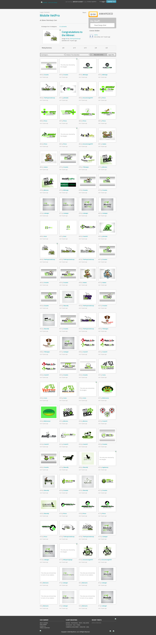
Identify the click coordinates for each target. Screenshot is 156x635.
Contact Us (43, 626)
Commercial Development (72, 627)
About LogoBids (44, 622)
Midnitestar (105, 398)
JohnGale (65, 98)
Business (68, 622)
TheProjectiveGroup (75, 38)
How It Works (91, 1)
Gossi (45, 236)
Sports (80, 622)
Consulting (82, 627)
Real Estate (86, 622)
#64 (67, 38)
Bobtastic (46, 583)
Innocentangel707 (88, 98)
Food (74, 625)
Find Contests (103, 1)
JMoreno (104, 167)
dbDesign (85, 74)
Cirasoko (46, 74)
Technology (69, 625)
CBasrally (65, 305)
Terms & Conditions (45, 627)
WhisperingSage (67, 559)
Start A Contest (78, 1)
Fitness (78, 625)
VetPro (96, 35)
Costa (104, 375)
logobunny (105, 467)
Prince (104, 98)
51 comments (63, 26)
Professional (74, 622)
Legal (87, 627)
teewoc (104, 144)
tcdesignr (46, 213)
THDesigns (86, 167)
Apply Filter (111, 55)
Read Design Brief (100, 25)
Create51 (85, 236)
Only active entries (98, 55)
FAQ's (113, 1)
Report (84, 12)
